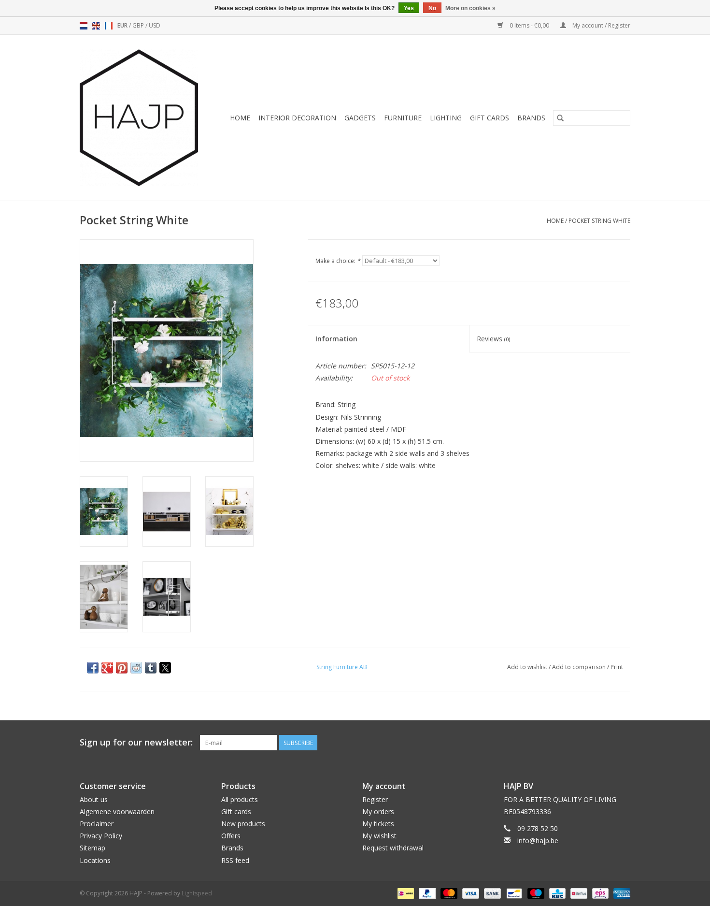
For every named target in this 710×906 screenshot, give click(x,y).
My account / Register (600, 25)
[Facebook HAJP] (588, 742)
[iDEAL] (404, 893)
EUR (123, 25)
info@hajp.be (537, 840)
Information (336, 338)
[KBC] (556, 893)
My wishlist (379, 835)
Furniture (403, 117)
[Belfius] (577, 893)
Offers (231, 835)
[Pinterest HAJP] (605, 742)
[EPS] (599, 893)
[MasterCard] (448, 893)
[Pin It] (122, 667)
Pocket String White (599, 221)
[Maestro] (535, 893)
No (432, 8)
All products (239, 799)
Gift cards (489, 117)
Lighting (446, 117)
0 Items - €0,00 (529, 25)
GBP (138, 25)
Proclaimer (97, 823)
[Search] (560, 118)
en (96, 25)
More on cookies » (470, 8)
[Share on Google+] (107, 667)
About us (94, 799)
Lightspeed (197, 893)
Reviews (493, 338)
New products (243, 823)
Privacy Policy (101, 835)
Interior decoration (297, 117)
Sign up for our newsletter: (136, 742)
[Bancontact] (513, 893)
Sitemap (92, 847)
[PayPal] (426, 893)
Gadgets (360, 117)
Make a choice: (337, 261)
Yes (409, 8)
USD (154, 25)
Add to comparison (579, 667)
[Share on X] (165, 667)
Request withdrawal (393, 847)
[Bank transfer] (491, 893)
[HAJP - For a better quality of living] (142, 117)
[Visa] (470, 893)
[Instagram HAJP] (622, 742)
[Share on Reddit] (136, 667)
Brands (531, 117)
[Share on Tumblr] (150, 667)
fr (109, 25)
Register (375, 799)
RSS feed (235, 860)
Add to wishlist (528, 667)
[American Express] (620, 893)
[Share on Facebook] (93, 667)
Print (617, 667)
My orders (378, 811)
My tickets (378, 823)
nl (83, 25)
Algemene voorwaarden (117, 811)
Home (240, 117)
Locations (95, 860)
